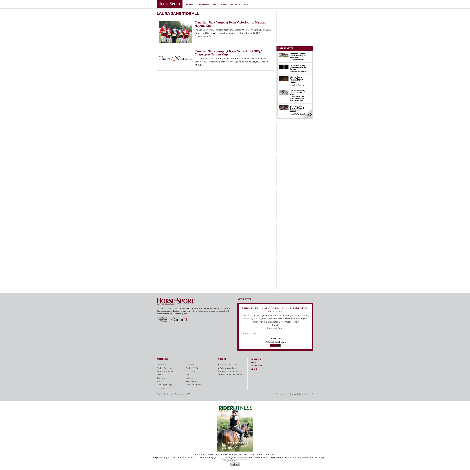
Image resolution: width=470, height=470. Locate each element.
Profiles (160, 381)
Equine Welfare (193, 368)
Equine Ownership (165, 368)
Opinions (161, 378)
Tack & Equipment (194, 385)
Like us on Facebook (228, 365)
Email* (275, 325)
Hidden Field (275, 339)
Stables (224, 4)
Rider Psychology (164, 385)
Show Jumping (294, 60)
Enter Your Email (275, 328)
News (302, 60)
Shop (215, 4)
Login (254, 369)
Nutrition (190, 378)
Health (160, 375)
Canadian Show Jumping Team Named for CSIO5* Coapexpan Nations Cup (228, 52)
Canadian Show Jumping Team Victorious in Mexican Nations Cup (230, 24)
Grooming (190, 371)
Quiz (246, 4)
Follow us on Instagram (230, 371)
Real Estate (191, 381)
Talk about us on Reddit (231, 375)
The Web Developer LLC (301, 394)
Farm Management (165, 371)
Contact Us (257, 366)
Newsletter (204, 4)
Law (187, 375)
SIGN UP (275, 345)
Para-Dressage (294, 100)
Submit (235, 464)
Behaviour (161, 365)
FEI (291, 99)
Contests (256, 359)
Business (190, 365)
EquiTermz (235, 4)
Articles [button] (189, 4)
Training (160, 388)
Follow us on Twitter (229, 368)
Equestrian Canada (296, 71)
